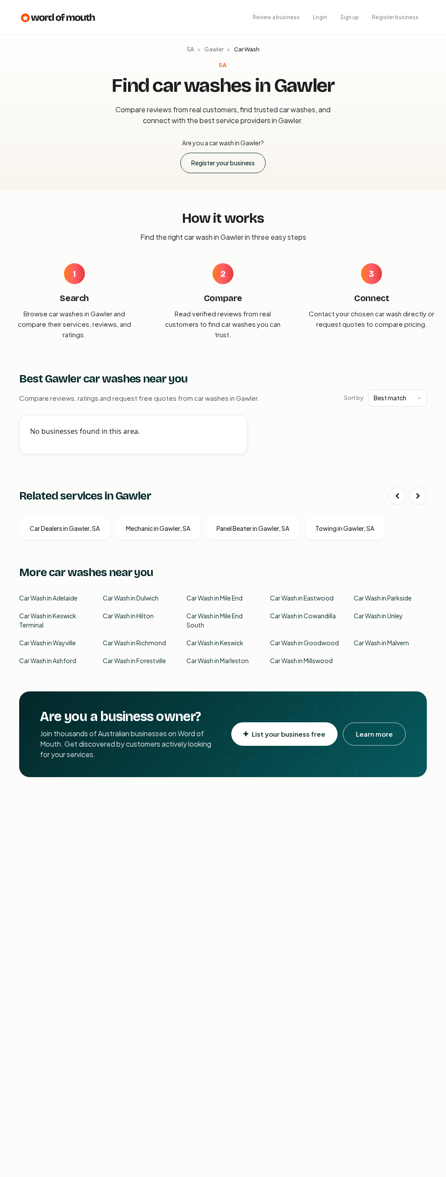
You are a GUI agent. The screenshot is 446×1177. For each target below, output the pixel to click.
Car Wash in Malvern (381, 643)
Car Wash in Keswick (214, 643)
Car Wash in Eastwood (302, 598)
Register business (395, 17)
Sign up (349, 17)
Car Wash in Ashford (47, 660)
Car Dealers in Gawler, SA (65, 528)
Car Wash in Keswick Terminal (47, 620)
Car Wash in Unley (378, 616)
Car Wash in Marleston (217, 660)
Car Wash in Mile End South (214, 620)
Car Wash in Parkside (383, 598)
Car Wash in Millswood (301, 660)
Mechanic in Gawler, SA (158, 528)
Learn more (374, 734)
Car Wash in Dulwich (131, 598)
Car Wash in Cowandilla (303, 616)
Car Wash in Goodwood (304, 643)
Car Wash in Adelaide (48, 598)
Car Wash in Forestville (134, 660)
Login (320, 17)
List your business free (288, 734)
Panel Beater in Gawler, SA (252, 528)
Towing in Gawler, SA (344, 528)
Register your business (223, 163)
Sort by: (354, 397)
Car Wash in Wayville (47, 643)
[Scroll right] (418, 496)
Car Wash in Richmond (134, 643)
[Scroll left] (397, 496)
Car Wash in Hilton (128, 616)
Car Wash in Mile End (214, 598)
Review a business (276, 17)
